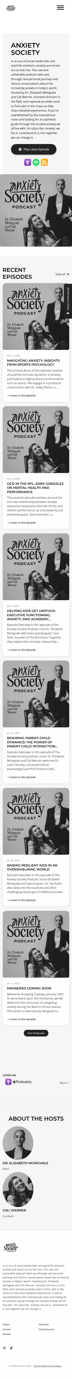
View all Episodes (36, 1033)
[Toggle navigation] (60, 8)
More (63, 1083)
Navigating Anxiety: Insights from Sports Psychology (33, 363)
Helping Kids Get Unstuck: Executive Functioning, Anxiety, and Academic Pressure (31, 617)
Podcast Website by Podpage (48, 1365)
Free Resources (46, 1329)
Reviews (7, 1334)
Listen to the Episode (23, 395)
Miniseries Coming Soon (29, 988)
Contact (7, 1329)
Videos (6, 1324)
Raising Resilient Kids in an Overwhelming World (32, 867)
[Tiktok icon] (11, 1348)
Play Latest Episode (36, 149)
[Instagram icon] (4, 1348)
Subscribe (44, 1324)
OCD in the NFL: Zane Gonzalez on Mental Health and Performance (35, 488)
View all (60, 274)
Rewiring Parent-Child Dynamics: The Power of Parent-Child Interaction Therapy (31, 744)
